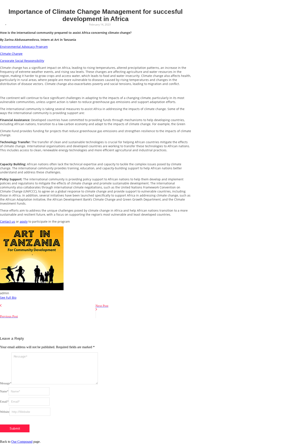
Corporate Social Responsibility (22, 61)
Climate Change (11, 54)
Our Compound (21, 441)
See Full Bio (8, 298)
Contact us (7, 221)
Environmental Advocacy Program (24, 47)
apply (24, 221)
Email (4, 401)
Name (4, 391)
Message (5, 383)
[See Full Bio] (19, 298)
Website (4, 411)
